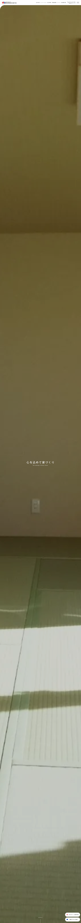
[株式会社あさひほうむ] (9, 3)
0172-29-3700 (72, 2)
